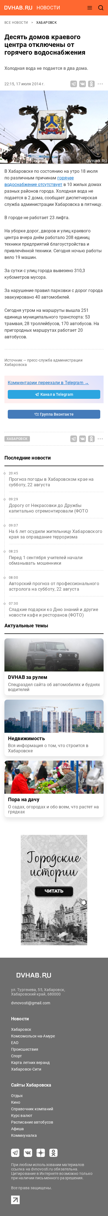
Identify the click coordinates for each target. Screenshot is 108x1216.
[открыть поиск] (101, 7)
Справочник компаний (32, 1109)
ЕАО (15, 1042)
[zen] (41, 1153)
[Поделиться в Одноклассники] (91, 84)
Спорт (16, 1056)
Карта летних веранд (30, 1062)
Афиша (17, 1129)
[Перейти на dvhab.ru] (18, 7)
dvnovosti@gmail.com (30, 1003)
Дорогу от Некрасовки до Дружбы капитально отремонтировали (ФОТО (48, 508)
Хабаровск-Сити (26, 1069)
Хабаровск (46, 23)
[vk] (28, 1153)
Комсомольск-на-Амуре (33, 1036)
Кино (15, 1102)
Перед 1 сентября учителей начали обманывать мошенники (46, 560)
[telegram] (15, 1153)
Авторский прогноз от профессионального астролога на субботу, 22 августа (54, 586)
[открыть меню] (89, 7)
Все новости (16, 23)
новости (48, 7)
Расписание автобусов (32, 1122)
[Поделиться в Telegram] (73, 84)
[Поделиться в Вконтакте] (82, 84)
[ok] (53, 1153)
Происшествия (24, 1049)
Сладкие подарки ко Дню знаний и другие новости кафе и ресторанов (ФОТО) (53, 612)
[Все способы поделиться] (100, 84)
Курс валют (21, 1115)
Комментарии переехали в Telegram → (48, 382)
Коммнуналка (24, 1135)
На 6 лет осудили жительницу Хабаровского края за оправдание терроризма (55, 534)
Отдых (17, 1095)
